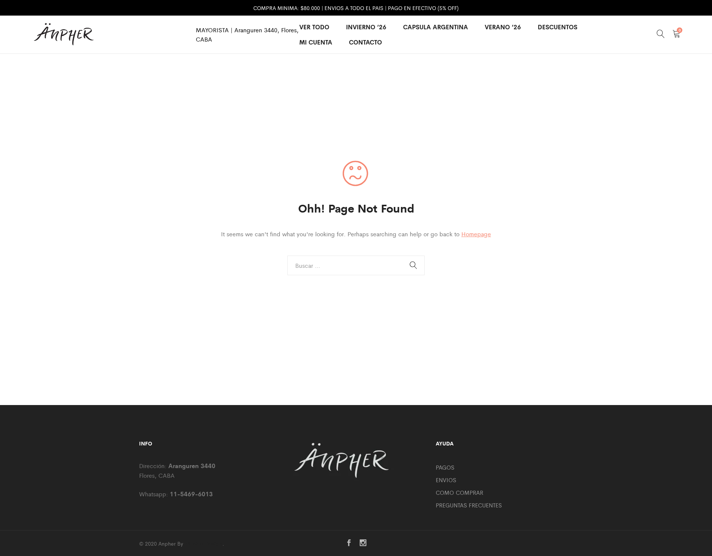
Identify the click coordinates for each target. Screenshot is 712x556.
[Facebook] (349, 543)
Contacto (365, 41)
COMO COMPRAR (459, 492)
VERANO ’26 (503, 26)
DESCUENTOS (557, 26)
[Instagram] (363, 543)
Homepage (476, 234)
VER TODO (314, 26)
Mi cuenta (315, 41)
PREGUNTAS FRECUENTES (469, 505)
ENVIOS (446, 480)
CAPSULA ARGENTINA (435, 26)
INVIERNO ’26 (366, 26)
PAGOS (445, 467)
